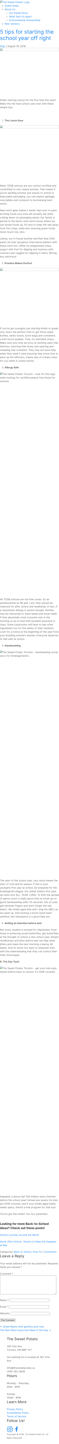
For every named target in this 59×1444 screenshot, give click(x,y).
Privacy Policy (15, 1409)
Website (4, 1313)
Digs (2, 46)
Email (4, 1306)
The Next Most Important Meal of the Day (25, 1330)
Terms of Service (16, 1416)
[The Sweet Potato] (15, 1)
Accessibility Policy (18, 1412)
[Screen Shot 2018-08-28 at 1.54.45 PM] (29, 71)
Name (4, 1300)
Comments (50, 1251)
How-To (37, 1251)
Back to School (22, 1251)
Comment (6, 1273)
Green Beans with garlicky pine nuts (22, 1326)
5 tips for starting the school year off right (27, 34)
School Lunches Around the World (19, 1234)
